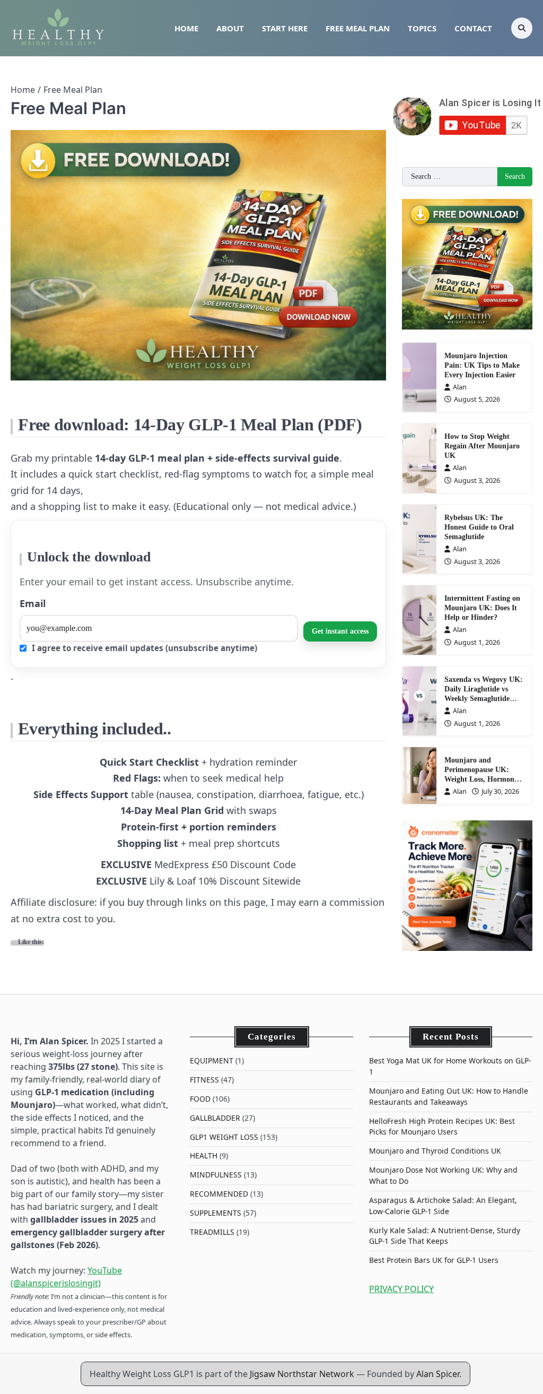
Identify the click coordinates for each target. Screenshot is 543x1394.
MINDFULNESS (216, 1175)
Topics (422, 28)
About (230, 28)
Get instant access (340, 631)
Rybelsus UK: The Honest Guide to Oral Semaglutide (479, 527)
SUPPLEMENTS (215, 1213)
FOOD (200, 1099)
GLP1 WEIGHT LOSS (224, 1137)
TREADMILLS (212, 1232)
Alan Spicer (437, 1374)
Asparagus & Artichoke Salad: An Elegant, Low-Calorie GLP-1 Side (443, 1205)
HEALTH (203, 1155)
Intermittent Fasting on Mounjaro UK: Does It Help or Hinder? (482, 607)
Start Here (285, 28)
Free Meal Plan (358, 28)
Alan (460, 387)
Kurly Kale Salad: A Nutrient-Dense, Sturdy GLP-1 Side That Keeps (444, 1235)
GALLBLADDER (215, 1118)
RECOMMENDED (219, 1194)
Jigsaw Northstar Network (302, 1374)
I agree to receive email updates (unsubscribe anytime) (143, 648)
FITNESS (204, 1080)
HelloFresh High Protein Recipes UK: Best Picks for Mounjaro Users (442, 1126)
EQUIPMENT (211, 1060)
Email (33, 603)
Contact (473, 28)
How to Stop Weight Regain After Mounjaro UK (482, 446)
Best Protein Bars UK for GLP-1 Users (433, 1260)
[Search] (521, 28)
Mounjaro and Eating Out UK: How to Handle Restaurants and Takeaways (448, 1096)
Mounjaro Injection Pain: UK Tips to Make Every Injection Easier (482, 365)
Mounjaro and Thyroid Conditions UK (435, 1151)
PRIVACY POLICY (401, 1289)
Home (186, 28)
